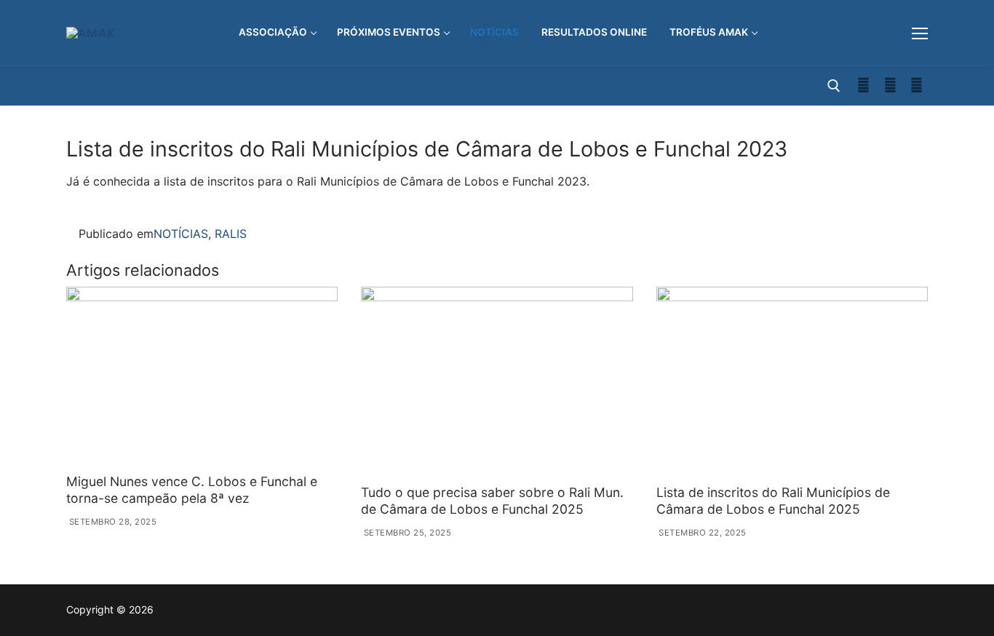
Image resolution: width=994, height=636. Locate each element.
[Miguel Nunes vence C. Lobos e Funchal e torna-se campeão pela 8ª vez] (202, 377)
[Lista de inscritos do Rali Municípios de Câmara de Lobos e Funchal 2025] (792, 383)
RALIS (231, 233)
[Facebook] (863, 85)
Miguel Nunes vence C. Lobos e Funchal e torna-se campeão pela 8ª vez (191, 490)
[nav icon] (920, 32)
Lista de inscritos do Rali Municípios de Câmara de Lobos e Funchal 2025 (773, 501)
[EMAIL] (916, 85)
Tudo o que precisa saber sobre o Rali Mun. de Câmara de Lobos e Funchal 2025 (492, 501)
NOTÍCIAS (181, 233)
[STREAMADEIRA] (890, 85)
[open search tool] (833, 85)
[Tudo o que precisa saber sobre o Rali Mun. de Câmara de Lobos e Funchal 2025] (496, 383)
